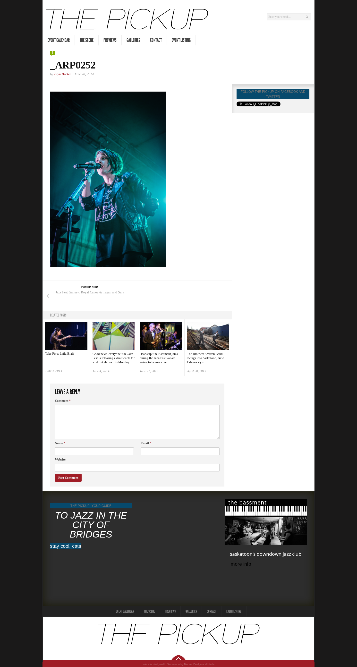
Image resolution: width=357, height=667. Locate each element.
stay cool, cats (65, 546)
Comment (63, 400)
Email (146, 443)
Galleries (133, 40)
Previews (110, 40)
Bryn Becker (62, 74)
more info (241, 564)
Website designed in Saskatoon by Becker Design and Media (178, 664)
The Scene (87, 40)
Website (60, 459)
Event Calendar (59, 40)
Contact (156, 40)
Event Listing (181, 40)
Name (60, 443)
